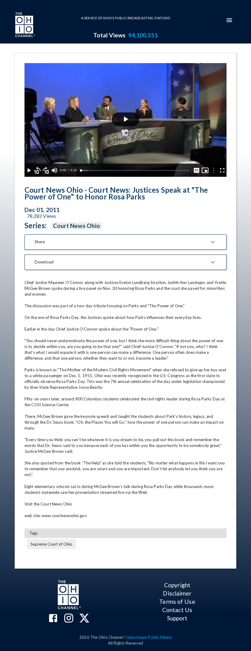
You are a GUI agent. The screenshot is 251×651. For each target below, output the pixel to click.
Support (177, 618)
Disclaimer (177, 593)
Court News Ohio (76, 225)
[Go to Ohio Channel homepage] (24, 25)
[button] (125, 242)
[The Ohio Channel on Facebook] (53, 619)
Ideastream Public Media (149, 637)
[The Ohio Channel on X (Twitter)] (84, 619)
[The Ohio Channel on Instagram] (68, 619)
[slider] (135, 170)
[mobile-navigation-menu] (229, 20)
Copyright (177, 585)
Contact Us (177, 610)
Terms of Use (177, 601)
